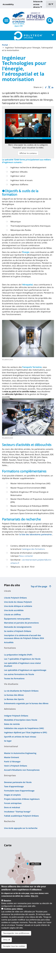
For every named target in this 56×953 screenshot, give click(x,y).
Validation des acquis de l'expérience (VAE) (24, 728)
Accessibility (8, 4)
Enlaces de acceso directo (38, 4)
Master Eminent (11, 757)
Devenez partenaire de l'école (18, 782)
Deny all (6, 940)
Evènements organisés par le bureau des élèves (26, 703)
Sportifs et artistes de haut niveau (20, 736)
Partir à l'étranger (12, 761)
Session (7, 900)
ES (50, 4)
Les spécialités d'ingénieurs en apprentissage (25, 670)
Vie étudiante (11, 684)
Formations (10, 647)
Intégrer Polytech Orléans (16, 715)
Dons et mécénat (12, 807)
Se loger (8, 741)
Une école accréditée (14, 610)
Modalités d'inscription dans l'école (20, 720)
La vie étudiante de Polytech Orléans (21, 690)
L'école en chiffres (12, 614)
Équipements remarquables (17, 618)
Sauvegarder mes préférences (16, 933)
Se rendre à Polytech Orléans (17, 631)
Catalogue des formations (33, 549)
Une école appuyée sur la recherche (20, 828)
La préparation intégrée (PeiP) (18, 654)
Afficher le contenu (28, 153)
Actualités (8, 642)
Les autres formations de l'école (19, 674)
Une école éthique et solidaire (18, 606)
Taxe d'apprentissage (14, 786)
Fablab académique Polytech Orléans (21, 815)
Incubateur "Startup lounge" (17, 811)
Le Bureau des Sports (14, 699)
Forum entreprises (12, 803)
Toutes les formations (14, 678)
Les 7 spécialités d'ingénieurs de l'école (22, 659)
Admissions (10, 708)
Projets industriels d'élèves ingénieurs (22, 799)
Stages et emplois (12, 795)
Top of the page (39, 586)
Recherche (9, 821)
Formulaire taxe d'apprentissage (19, 790)
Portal (5, 45)
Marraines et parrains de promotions (21, 622)
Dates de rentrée (12, 724)
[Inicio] (18, 17)
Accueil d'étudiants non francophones (22, 770)
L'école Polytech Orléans (15, 597)
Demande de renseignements (18, 627)
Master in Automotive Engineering (20, 753)
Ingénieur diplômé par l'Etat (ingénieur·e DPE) (25, 732)
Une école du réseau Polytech (18, 602)
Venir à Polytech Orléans (15, 765)
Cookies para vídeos (13, 908)
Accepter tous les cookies (14, 946)
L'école (7, 591)
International (11, 746)
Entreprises (10, 775)
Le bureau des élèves (14, 695)
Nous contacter (26, 556)
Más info (34, 895)
